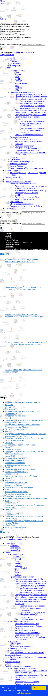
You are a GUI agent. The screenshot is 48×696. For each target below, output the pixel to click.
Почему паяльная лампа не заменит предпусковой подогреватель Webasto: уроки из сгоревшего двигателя (26, 343)
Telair (17, 86)
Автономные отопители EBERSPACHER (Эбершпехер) (28, 147)
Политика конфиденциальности (18, 242)
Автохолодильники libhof (15, 416)
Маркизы (14, 157)
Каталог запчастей (12, 177)
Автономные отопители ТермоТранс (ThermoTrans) (26, 498)
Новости (8, 238)
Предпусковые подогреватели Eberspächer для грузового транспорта (32, 130)
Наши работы (15, 65)
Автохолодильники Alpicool (26, 193)
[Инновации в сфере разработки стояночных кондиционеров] (14, 383)
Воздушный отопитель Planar (27, 150)
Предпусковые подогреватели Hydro (30, 94)
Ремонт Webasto (16, 166)
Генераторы (15, 159)
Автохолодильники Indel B (16, 483)
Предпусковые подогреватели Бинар (30, 115)
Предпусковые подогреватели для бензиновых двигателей (32, 102)
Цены (7, 68)
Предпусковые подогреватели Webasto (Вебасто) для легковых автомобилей (31, 98)
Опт (6, 179)
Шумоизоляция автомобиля (21, 204)
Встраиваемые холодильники (17, 465)
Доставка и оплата (12, 244)
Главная (8, 233)
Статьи (8, 236)
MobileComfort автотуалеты (16, 492)
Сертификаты (15, 63)
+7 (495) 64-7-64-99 (22, 52)
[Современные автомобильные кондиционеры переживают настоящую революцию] (14, 301)
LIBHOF (18, 81)
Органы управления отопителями (29, 135)
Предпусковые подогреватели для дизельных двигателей (32, 107)
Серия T (8, 447)
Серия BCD (10, 456)
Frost (17, 77)
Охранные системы (13, 449)
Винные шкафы (16, 202)
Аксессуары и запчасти (24, 199)
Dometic (18, 72)
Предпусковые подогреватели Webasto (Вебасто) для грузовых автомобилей (31, 111)
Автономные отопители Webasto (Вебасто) (23, 402)
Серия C (8, 478)
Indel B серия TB (12, 514)
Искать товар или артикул (11, 44)
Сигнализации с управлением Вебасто (26, 206)
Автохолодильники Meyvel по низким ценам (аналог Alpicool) (31, 187)
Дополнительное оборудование (18, 181)
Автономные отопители (20, 137)
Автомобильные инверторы (21, 161)
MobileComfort (21, 83)
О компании (10, 59)
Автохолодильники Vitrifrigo (27, 197)
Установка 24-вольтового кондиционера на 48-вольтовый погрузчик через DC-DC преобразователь (24, 260)
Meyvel (18, 74)
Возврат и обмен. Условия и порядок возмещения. (26, 249)
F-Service (4, 19)
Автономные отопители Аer (27, 139)
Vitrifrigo (18, 88)
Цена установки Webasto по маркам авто (27, 168)
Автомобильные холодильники (23, 184)
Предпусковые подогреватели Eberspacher (22, 425)
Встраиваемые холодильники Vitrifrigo (31, 190)
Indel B (18, 79)
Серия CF (9, 467)
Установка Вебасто (13, 170)
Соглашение (26, 693)
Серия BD (9, 443)
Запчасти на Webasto (18, 164)
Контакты (9, 208)
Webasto (18, 90)
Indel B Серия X (11, 503)
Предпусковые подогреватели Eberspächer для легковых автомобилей (32, 123)
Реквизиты (14, 61)
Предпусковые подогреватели (22, 92)
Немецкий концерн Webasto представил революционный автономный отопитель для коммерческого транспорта (24, 315)
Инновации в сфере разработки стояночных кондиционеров (23, 371)
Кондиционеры (16, 70)
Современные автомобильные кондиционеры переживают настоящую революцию (24, 288)
